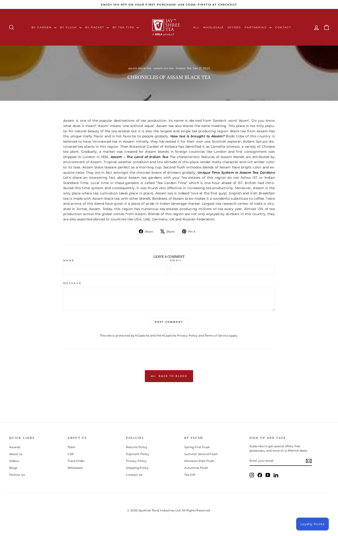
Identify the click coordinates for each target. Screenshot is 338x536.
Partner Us (17, 474)
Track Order (76, 461)
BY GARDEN (42, 27)
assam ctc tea (164, 68)
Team (71, 447)
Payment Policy (137, 454)
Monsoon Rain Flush (199, 461)
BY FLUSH (69, 27)
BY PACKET (95, 27)
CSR (71, 454)
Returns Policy (136, 447)
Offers (234, 27)
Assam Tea (183, 68)
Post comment (169, 321)
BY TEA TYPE (124, 27)
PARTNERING (256, 27)
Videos (14, 461)
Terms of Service (217, 335)
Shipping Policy (137, 468)
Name (68, 260)
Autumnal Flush (196, 468)
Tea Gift (189, 474)
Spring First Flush (197, 447)
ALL (196, 27)
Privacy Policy (187, 335)
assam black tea (139, 68)
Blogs (13, 468)
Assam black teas (97, 167)
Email (176, 260)
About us (16, 454)
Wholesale (213, 27)
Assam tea (165, 126)
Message (72, 283)
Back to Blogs (172, 376)
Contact (283, 27)
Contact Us (134, 474)
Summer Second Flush (201, 454)
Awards (14, 447)
